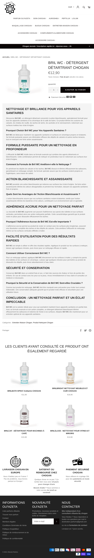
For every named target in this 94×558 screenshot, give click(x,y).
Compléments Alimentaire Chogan (57, 33)
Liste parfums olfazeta (11, 511)
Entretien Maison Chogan (65, 26)
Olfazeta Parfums (12, 552)
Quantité (52, 84)
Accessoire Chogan (27, 33)
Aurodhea (54, 18)
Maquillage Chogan (22, 26)
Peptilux (66, 18)
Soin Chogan (39, 18)
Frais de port (64, 77)
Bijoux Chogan (42, 26)
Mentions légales (9, 522)
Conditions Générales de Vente (14, 525)
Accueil (6, 57)
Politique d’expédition (10, 529)
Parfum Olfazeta (21, 18)
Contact (5, 518)
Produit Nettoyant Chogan (43, 323)
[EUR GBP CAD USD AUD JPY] (71, 7)
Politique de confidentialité (12, 538)
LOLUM (75, 18)
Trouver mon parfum (10, 515)
